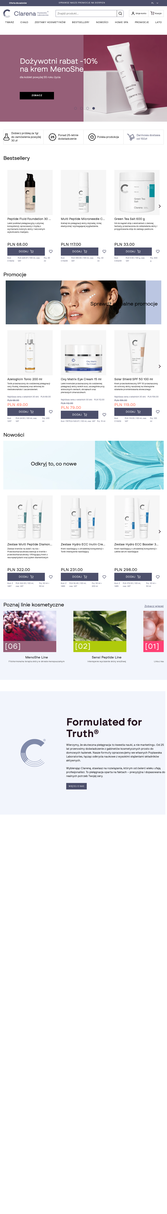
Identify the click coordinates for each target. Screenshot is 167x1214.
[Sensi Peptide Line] (99, 651)
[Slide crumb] (75, 108)
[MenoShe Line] (29, 651)
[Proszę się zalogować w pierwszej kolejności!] (51, 252)
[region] (83, 137)
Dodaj (23, 251)
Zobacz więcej (154, 606)
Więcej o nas (76, 786)
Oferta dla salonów (18, 3)
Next (160, 206)
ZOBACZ (37, 95)
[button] (154, 3)
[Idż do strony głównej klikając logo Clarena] (26, 13)
